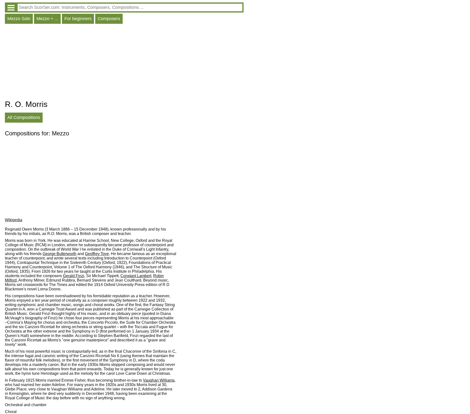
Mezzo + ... (47, 18)
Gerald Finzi (73, 276)
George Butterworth (59, 254)
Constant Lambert (135, 276)
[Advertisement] (124, 63)
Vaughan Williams (159, 380)
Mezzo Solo (18, 18)
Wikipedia (13, 220)
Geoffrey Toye (97, 254)
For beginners (78, 18)
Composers (109, 18)
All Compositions (23, 117)
